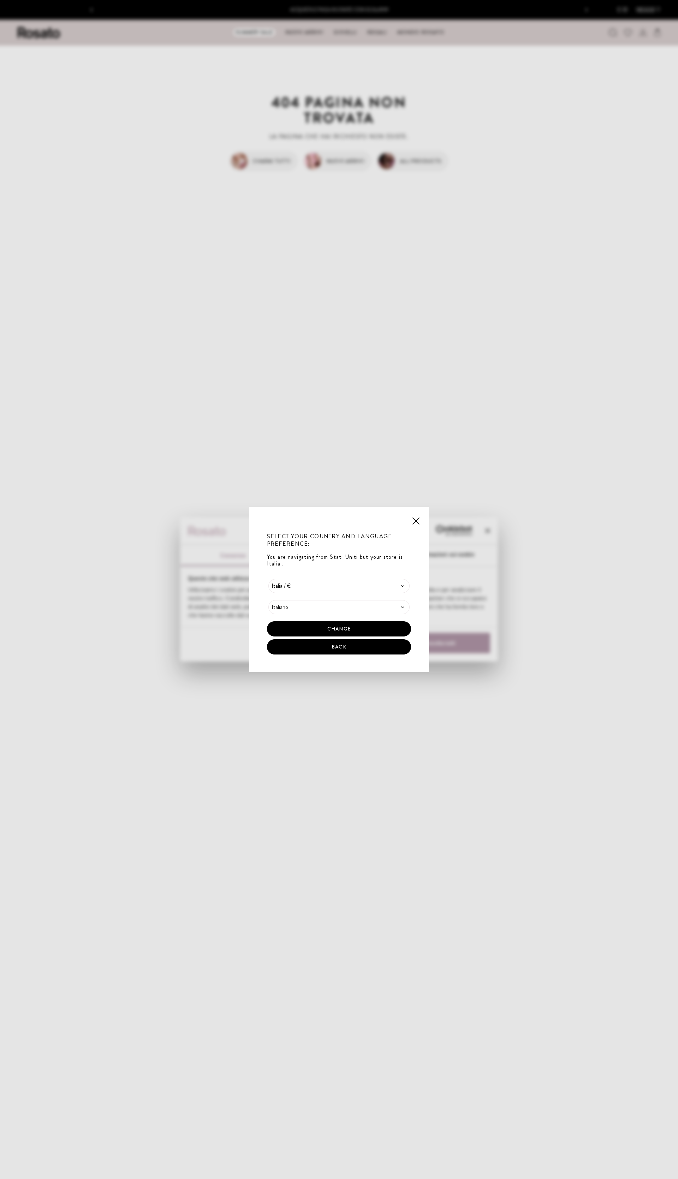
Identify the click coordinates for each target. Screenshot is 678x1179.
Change (339, 628)
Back (339, 646)
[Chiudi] (416, 520)
